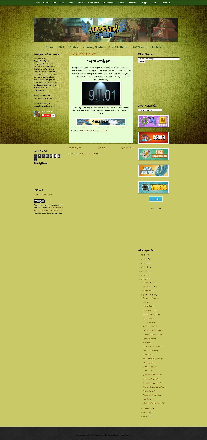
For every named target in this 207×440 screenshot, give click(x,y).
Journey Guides (93, 47)
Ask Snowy (139, 47)
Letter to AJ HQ (149, 363)
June (145, 416)
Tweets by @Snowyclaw (43, 194)
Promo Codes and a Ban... (153, 334)
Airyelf (110, 435)
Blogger (127, 435)
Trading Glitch (148, 318)
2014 (143, 267)
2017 (143, 255)
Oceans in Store (149, 310)
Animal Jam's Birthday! (152, 395)
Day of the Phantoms (151, 298)
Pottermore (147, 371)
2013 (143, 271)
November (147, 287)
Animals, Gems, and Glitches (154, 387)
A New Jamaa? (149, 391)
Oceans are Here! (149, 338)
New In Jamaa (148, 306)
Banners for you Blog (151, 314)
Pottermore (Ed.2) (150, 326)
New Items (147, 302)
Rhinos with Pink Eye (151, 379)
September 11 (148, 355)
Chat (54, 2)
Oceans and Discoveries (152, 375)
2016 (143, 259)
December (147, 283)
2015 (143, 263)
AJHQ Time (157, 209)
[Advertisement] (103, 11)
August (146, 408)
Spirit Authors (118, 47)
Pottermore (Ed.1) (150, 367)
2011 (143, 279)
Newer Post (75, 147)
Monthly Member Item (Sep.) (154, 403)
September (147, 295)
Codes (63, 2)
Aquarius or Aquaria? (152, 383)
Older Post (127, 147)
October (146, 291)
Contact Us (166, 2)
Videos (155, 2)
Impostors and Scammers (153, 359)
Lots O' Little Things (150, 351)
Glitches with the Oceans (153, 330)
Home (38, 2)
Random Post (156, 199)
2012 (143, 275)
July (145, 412)
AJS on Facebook (150, 322)
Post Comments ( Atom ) (89, 153)
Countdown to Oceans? (152, 346)
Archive (156, 47)
